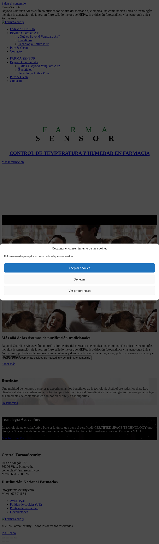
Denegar (79, 279)
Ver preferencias (80, 290)
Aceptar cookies (79, 268)
